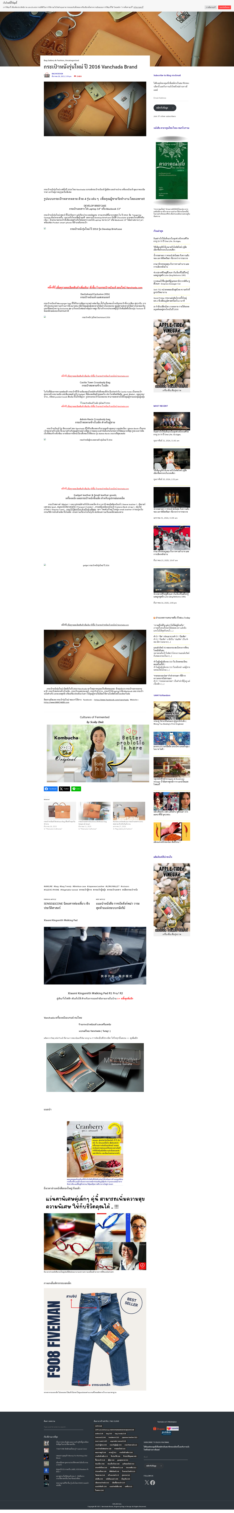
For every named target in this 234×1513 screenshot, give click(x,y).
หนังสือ (99, 1479)
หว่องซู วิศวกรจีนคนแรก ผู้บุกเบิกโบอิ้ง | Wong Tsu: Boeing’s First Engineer (170, 722)
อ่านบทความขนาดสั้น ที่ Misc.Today (173, 617)
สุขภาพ (126, 1475)
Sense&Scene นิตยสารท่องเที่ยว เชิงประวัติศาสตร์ (67, 905)
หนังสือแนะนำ (112, 1479)
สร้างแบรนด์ (113, 1475)
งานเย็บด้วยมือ (101, 1456)
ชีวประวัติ (115, 1456)
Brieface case (80, 886)
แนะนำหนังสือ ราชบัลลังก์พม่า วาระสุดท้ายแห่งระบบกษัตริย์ (118, 905)
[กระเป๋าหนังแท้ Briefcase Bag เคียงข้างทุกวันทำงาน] (60, 811)
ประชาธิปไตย (101, 1467)
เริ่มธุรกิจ (125, 1479)
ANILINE (49, 886)
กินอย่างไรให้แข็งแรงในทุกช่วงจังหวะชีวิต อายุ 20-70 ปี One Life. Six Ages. (171, 239)
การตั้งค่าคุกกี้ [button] (210, 7)
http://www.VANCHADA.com (56, 702)
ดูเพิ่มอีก (133, 1037)
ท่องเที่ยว (99, 1464)
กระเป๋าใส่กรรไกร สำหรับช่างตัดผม (81, 509)
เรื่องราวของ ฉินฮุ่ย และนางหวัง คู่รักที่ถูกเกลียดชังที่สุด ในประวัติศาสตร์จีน (72, 1443)
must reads (101, 1441)
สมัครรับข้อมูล (162, 107)
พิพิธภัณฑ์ (114, 1471)
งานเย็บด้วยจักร (125, 1452)
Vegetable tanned (70, 889)
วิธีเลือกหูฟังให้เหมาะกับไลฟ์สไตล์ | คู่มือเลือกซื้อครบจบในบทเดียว (170, 248)
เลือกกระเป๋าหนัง (131, 889)
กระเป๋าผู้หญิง (100, 889)
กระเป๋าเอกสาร (115, 889)
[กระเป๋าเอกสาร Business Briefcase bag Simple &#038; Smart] (94, 811)
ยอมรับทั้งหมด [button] (224, 7)
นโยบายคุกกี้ (138, 7)
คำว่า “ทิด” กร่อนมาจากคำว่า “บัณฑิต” (170, 636)
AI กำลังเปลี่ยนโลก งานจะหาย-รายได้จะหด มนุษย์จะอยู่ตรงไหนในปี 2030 (171, 307)
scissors (125, 886)
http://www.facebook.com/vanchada (111, 699)
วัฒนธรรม (100, 1475)
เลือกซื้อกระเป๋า (118, 1483)
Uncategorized (72, 60)
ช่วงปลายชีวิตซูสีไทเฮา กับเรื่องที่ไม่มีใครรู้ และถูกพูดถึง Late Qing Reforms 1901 (171, 273)
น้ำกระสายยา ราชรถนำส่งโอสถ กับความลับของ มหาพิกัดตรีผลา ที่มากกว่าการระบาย (171, 256)
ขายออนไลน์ (119, 1449)
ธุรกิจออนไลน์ (128, 1464)
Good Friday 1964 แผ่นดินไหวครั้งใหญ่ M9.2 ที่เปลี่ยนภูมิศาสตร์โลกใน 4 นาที (170, 299)
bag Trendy (66, 886)
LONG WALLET (113, 886)
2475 (98, 1426)
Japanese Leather (96, 886)
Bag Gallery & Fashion (54, 60)
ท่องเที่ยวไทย (113, 1464)
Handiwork (114, 1437)
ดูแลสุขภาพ (122, 1460)
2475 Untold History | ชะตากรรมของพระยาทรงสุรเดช (114, 1430)
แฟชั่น (128, 1486)
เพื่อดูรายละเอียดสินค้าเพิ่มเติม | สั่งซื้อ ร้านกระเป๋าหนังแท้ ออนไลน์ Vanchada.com (98, 406)
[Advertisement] (95, 164)
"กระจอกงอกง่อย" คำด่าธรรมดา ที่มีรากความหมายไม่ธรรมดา (170, 677)
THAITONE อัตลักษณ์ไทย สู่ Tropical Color (71, 1449)
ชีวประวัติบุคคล (129, 1456)
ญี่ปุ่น (111, 1460)
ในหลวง (99, 1490)
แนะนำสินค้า (101, 1486)
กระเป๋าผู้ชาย (86, 889)
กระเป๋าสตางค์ (131, 1445)
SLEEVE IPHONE (52, 889)
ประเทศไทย (100, 1471)
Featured (100, 1437)
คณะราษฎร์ (100, 1452)
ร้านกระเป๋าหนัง (128, 1471)
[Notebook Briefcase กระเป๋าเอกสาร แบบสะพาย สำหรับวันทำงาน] (129, 811)
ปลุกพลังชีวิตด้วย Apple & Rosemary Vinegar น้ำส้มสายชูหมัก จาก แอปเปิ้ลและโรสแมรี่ (171, 782)
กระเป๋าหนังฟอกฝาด (103, 1449)
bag (56, 886)
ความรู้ (112, 1452)
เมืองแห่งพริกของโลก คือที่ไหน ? (167, 842)
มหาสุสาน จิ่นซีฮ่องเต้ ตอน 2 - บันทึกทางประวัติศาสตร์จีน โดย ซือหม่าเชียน (70, 1477)
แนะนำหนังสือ (116, 1486)
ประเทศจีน (131, 1467)
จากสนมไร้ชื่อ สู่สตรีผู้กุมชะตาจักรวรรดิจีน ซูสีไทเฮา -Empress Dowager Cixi (172, 282)
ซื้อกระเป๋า (100, 1460)
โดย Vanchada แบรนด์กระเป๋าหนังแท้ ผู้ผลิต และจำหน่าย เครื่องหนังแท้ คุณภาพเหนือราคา (94, 190)
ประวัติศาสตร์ (116, 1467)
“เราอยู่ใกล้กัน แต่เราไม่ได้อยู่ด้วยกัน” (169, 625)
